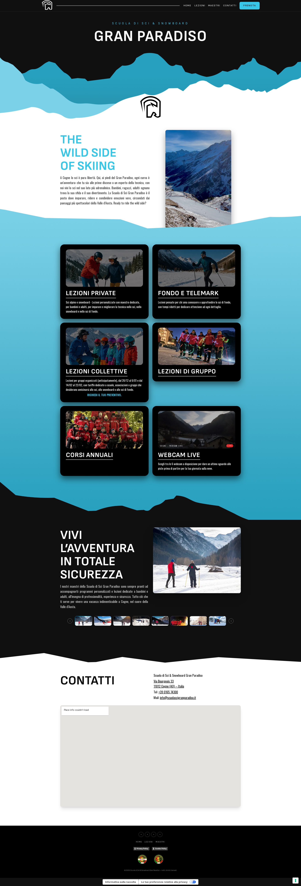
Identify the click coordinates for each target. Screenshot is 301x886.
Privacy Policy (142, 848)
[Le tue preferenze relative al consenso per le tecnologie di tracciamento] (295, 880)
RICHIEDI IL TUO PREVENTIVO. (104, 395)
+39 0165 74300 (168, 692)
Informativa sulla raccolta (120, 881)
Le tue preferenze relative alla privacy (164, 881)
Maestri (214, 5)
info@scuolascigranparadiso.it (178, 697)
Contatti (229, 5)
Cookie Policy (160, 848)
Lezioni (199, 5)
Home (187, 5)
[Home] (47, 5)
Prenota (249, 5)
